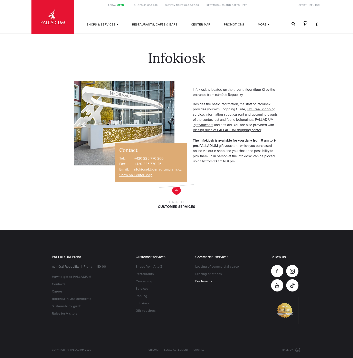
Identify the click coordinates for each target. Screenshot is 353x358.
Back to (176, 204)
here (244, 5)
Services (142, 289)
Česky (302, 5)
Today (116, 5)
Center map (200, 24)
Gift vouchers (145, 311)
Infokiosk (142, 303)
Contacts (58, 284)
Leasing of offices (208, 274)
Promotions (234, 24)
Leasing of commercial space (217, 267)
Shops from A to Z (149, 267)
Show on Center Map (135, 175)
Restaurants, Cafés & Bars (155, 24)
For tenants (203, 281)
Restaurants (145, 274)
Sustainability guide (67, 306)
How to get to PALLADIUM (71, 277)
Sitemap (154, 349)
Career (57, 291)
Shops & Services (101, 24)
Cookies (198, 349)
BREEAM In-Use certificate (72, 299)
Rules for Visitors (64, 313)
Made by (288, 349)
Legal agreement (176, 349)
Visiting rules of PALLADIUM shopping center (227, 130)
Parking (141, 296)
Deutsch (315, 5)
